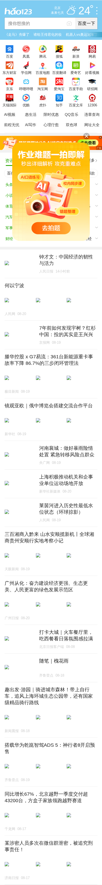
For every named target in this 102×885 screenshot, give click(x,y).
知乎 (59, 105)
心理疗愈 (51, 125)
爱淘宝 (59, 89)
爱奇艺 (75, 72)
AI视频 (9, 114)
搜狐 (59, 56)
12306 (92, 105)
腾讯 (42, 56)
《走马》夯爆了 (17, 34)
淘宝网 (42, 89)
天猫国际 (9, 105)
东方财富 (9, 72)
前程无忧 (11, 125)
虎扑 (42, 105)
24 (84, 11)
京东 (9, 89)
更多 (91, 160)
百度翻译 (59, 72)
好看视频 (92, 72)
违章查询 (92, 114)
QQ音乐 (71, 114)
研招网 (92, 89)
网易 (92, 56)
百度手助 (76, 89)
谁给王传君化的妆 (47, 34)
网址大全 (92, 125)
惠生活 (30, 114)
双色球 (71, 125)
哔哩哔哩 (26, 89)
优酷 (26, 105)
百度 (9, 56)
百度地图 (43, 72)
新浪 (75, 56)
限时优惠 (51, 114)
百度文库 (76, 105)
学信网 (26, 72)
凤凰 (26, 56)
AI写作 (30, 125)
